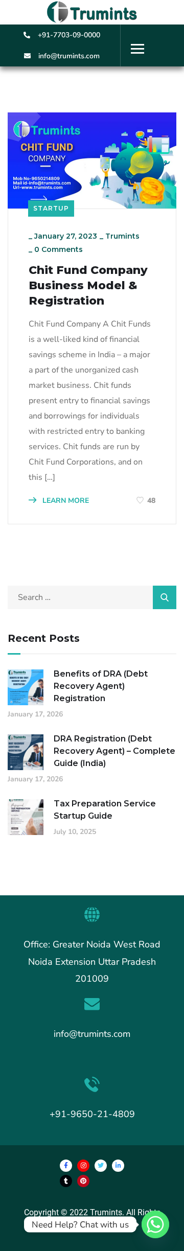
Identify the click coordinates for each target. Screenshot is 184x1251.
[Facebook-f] (66, 1166)
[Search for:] (92, 597)
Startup (51, 208)
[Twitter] (101, 1166)
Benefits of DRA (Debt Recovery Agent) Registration (101, 686)
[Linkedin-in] (118, 1166)
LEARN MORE (64, 500)
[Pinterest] (83, 1181)
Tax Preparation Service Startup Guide (105, 810)
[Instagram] (83, 1166)
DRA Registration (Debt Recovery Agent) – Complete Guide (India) (114, 751)
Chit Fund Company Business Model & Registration (88, 285)
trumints (122, 236)
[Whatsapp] (155, 1224)
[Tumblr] (66, 1181)
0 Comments (58, 249)
